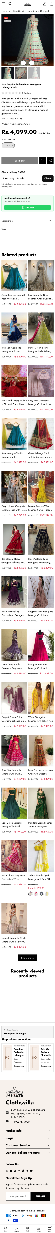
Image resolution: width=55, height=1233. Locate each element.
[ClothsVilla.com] (27, 4)
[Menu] (3, 4)
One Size (9, 146)
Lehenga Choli (22, 123)
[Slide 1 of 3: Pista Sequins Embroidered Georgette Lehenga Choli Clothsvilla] (34, 73)
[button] (51, 4)
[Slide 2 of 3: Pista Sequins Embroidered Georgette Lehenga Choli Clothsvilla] (7, 73)
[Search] (10, 4)
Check (47, 178)
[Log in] (44, 4)
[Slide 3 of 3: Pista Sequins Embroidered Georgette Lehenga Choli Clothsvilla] (21, 73)
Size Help (29, 207)
